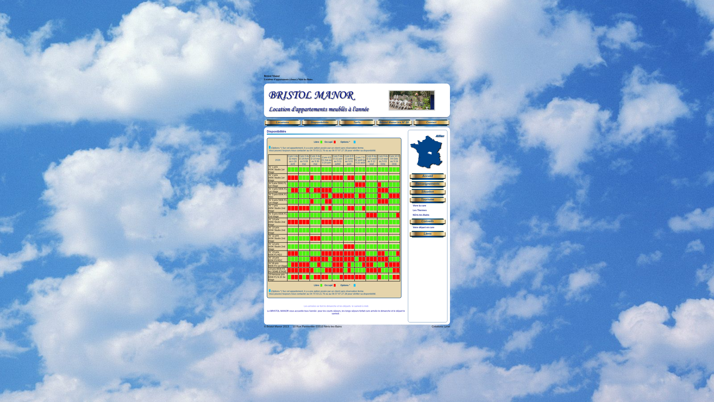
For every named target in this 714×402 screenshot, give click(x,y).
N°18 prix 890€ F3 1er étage (277, 264)
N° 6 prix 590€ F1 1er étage (277, 201)
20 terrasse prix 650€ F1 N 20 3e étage (276, 277)
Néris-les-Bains (421, 215)
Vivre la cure (419, 205)
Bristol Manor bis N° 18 (394, 122)
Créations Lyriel (441, 326)
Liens (428, 233)
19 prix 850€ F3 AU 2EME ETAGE (277, 270)
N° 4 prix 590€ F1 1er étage (277, 190)
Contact (431, 122)
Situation (427, 191)
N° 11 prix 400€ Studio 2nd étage (276, 238)
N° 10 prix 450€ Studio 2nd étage (276, 230)
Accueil (427, 176)
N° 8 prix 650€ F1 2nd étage (277, 215)
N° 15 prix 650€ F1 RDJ (275, 253)
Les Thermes (420, 210)
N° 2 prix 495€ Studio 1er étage (276, 178)
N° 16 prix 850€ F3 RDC (275, 259)
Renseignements (428, 183)
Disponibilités (320, 122)
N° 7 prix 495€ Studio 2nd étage (276, 208)
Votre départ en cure (423, 227)
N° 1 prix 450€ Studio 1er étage (276, 169)
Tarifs (357, 122)
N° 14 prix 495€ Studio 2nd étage (276, 222)
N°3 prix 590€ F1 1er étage (277, 184)
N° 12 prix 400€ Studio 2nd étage (276, 247)
